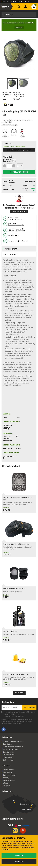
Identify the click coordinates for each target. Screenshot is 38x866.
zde (8, 850)
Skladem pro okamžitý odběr (16, 229)
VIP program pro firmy (10, 749)
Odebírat (31, 707)
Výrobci (5, 783)
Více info (19, 27)
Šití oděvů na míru (9, 755)
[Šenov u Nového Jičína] (31, 805)
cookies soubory (7, 843)
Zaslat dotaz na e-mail (19, 212)
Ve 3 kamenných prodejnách (16, 224)
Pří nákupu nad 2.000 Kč (15, 218)
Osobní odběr (7, 744)
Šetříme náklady (8, 760)
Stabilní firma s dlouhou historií (13, 747)
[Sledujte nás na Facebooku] (4, 729)
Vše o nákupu (7, 772)
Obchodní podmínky (9, 775)
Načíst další (19, 693)
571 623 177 (13, 1)
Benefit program (8, 752)
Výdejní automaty (9, 780)
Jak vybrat (6, 786)
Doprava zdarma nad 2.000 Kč (13, 741)
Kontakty (6, 778)
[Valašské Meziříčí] (31, 807)
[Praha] (14, 802)
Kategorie (9, 14)
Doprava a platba (8, 770)
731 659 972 (25, 1)
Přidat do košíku (20, 172)
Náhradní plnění (8, 757)
